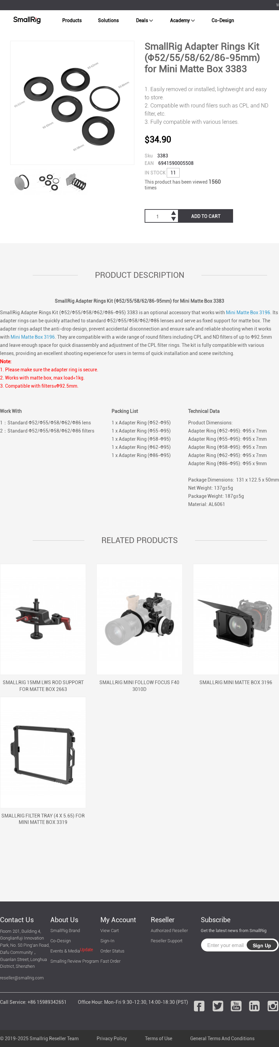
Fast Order (110, 961)
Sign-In (107, 940)
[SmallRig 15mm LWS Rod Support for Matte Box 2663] (43, 619)
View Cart (109, 930)
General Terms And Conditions (222, 1038)
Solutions (108, 20)
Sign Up (262, 945)
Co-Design (223, 20)
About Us (64, 920)
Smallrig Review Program (74, 961)
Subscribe (215, 920)
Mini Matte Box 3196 (248, 312)
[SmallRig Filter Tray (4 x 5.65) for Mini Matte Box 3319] (43, 752)
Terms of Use (158, 1038)
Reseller (163, 920)
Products (72, 20)
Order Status (112, 950)
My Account (118, 920)
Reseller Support (166, 940)
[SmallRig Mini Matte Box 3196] (236, 619)
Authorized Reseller (169, 930)
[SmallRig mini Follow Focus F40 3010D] (139, 619)
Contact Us (17, 920)
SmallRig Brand (65, 930)
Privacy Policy (112, 1038)
